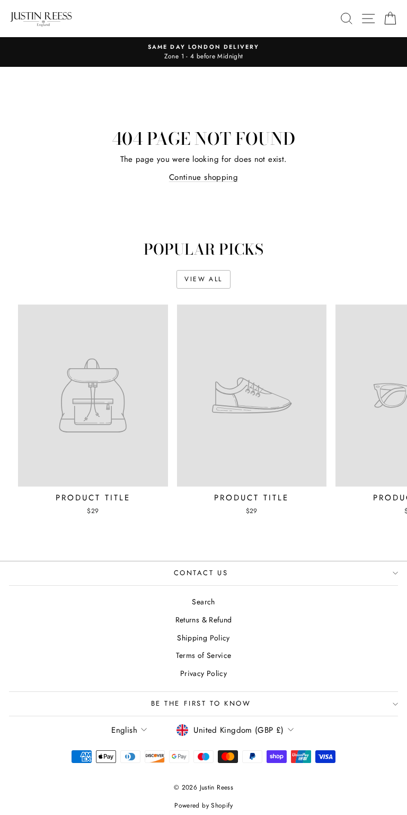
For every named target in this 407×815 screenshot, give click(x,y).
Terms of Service (204, 655)
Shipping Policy (203, 637)
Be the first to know (201, 703)
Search (203, 601)
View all (203, 279)
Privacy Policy (203, 673)
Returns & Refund (203, 619)
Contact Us (201, 573)
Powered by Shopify (203, 805)
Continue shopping (203, 177)
